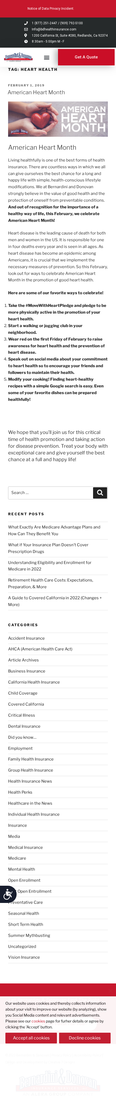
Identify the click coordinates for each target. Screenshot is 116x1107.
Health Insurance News (30, 781)
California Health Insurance (34, 682)
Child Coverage (22, 693)
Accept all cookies (31, 1038)
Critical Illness (21, 715)
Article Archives (23, 660)
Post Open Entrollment (30, 891)
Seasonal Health (23, 913)
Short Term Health (25, 924)
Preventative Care (25, 902)
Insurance (17, 825)
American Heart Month (36, 92)
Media (14, 836)
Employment (20, 748)
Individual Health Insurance (34, 814)
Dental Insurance (24, 726)
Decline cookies (85, 1038)
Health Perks (20, 792)
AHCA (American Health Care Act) (40, 649)
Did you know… (22, 737)
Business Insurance (26, 671)
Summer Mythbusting (29, 935)
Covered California (26, 704)
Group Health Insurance (30, 770)
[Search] (100, 493)
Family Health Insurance (31, 759)
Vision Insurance (24, 957)
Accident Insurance (26, 638)
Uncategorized (22, 946)
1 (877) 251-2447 (44, 23)
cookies (38, 1021)
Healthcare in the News (30, 803)
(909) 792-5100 (71, 23)
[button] (46, 57)
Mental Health (21, 869)
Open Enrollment (24, 880)
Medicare (17, 858)
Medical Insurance (25, 847)
